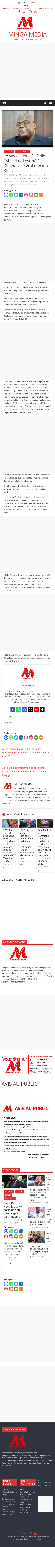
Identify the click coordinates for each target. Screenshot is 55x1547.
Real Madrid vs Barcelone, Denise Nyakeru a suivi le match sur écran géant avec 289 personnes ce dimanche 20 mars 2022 (45, 847)
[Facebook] (6, 195)
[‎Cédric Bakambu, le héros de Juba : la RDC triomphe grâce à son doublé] (36, 1208)
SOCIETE (8, 1195)
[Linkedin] (21, 195)
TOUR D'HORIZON (22, 151)
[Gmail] (26, 195)
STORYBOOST (10, 1198)
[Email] (36, 195)
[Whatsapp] (11, 195)
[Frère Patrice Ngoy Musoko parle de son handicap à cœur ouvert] (14, 1176)
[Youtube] (36, 709)
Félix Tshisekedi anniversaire (25, 178)
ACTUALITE (9, 151)
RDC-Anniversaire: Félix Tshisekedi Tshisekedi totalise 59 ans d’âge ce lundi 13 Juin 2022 (25, 752)
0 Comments (37, 175)
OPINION (19, 1192)
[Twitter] (16, 195)
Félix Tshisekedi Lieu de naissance (24, 185)
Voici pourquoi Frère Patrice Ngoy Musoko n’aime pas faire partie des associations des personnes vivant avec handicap (40, 1188)
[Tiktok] (42, 709)
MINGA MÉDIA (24, 175)
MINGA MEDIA (27, 34)
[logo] (20, 1435)
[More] (41, 195)
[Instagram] (31, 195)
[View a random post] (50, 103)
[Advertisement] (27, 70)
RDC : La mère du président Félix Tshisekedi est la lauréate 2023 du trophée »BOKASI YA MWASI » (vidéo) (9, 845)
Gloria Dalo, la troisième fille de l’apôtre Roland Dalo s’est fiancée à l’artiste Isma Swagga (24, 771)
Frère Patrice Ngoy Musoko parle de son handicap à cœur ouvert (13, 1210)
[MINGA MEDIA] (4, 103)
